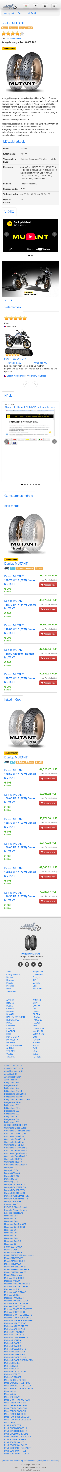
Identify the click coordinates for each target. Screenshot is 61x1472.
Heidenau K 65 (11, 1229)
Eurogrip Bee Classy (13, 1204)
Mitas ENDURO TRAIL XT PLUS (18, 1388)
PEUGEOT (11, 1042)
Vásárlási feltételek (50, 1460)
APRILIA (10, 1000)
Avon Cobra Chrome (13, 1068)
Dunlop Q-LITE (11, 1181)
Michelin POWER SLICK (15, 1357)
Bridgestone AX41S (13, 1091)
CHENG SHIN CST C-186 (15, 1125)
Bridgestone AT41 (12, 1085)
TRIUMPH (10, 1051)
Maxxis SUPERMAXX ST (15, 1272)
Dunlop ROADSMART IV (15, 1187)
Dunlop (21, 13)
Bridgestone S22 (11, 1110)
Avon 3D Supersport (13, 1065)
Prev (6, 234)
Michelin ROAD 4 (12, 1363)
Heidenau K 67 (11, 1235)
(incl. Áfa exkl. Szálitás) (49, 580)
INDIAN (9, 1022)
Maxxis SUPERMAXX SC (15, 1266)
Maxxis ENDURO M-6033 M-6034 (19, 1255)
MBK (8, 1034)
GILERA (36, 1014)
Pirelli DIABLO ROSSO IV (15, 1431)
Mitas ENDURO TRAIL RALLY (17, 1385)
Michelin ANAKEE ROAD (15, 1323)
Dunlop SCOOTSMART (14, 1193)
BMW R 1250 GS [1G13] (15, 358)
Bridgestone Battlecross (15, 1096)
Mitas (35, 985)
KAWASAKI (11, 1025)
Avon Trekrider (10, 1079)
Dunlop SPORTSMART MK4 (17, 1195)
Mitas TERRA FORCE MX (15, 1408)
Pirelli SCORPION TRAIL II (16, 1450)
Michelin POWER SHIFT (15, 1354)
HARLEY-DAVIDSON (15, 1017)
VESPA (9, 1053)
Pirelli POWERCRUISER (15, 1439)
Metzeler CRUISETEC (14, 1278)
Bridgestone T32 (11, 1119)
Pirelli (8, 988)
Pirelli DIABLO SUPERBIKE (16, 1433)
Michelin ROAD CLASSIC (15, 1371)
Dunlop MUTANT (20, 580)
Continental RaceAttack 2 (15, 1147)
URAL (35, 1051)
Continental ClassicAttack (15, 1127)
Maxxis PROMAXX (12, 1263)
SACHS (36, 1045)
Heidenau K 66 (11, 1232)
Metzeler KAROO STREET (16, 1286)
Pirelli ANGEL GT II (12, 1425)
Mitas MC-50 (10, 1394)
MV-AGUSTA (12, 1039)
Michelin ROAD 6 (12, 1368)
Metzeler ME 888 (12, 1295)
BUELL (9, 1005)
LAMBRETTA (38, 1028)
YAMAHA (10, 1056)
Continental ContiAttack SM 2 (17, 1130)
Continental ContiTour (14, 1144)
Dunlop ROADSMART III (15, 1184)
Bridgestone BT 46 (12, 1102)
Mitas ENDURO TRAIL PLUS (17, 1382)
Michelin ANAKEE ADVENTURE (18, 1320)
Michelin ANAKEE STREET (16, 1326)
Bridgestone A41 (11, 1082)
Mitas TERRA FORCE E (15, 1402)
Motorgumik (9, 13)
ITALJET (36, 1022)
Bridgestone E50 (11, 1105)
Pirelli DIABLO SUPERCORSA (17, 1436)
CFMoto (10, 1008)
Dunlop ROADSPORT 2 (14, 1190)
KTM (35, 1025)
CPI (34, 1008)
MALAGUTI (38, 1031)
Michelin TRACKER (13, 1377)
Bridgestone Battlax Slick (15, 1093)
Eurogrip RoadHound (13, 1212)
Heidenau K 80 (11, 1238)
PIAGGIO (37, 1042)
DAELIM (10, 1011)
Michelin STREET (12, 1374)
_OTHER (37, 1056)
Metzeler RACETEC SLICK (16, 1300)
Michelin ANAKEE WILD (15, 1329)
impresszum (8, 1460)
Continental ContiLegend (15, 1133)
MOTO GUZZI (39, 1034)
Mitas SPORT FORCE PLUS (17, 1399)
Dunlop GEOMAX (12, 1173)
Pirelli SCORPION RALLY (15, 1445)
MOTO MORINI (13, 1036)
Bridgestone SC (11, 1116)
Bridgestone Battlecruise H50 (17, 1099)
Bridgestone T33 (11, 1122)
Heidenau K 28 (11, 1215)
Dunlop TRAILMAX (12, 1201)
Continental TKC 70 (13, 1159)
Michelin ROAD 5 (12, 1365)
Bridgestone (38, 971)
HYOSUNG (37, 1019)
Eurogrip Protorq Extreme (15, 1210)
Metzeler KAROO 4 (12, 1280)
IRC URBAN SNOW (13, 1246)
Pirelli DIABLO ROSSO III (15, 1428)
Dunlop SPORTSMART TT (16, 1198)
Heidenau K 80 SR (12, 1241)
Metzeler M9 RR (11, 1289)
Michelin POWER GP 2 (14, 1351)
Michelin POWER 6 (12, 1346)
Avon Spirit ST (10, 1074)
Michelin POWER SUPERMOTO (18, 1360)
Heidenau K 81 (11, 1244)
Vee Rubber (38, 988)
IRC (34, 980)
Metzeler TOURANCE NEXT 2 (17, 1317)
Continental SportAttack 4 (15, 1153)
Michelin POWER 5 (12, 1343)
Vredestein (11, 991)
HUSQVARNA (12, 1019)
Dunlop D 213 (10, 1167)
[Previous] (6, 300)
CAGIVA (36, 1005)
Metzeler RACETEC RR (14, 1297)
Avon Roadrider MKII (13, 1071)
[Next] (11, 300)
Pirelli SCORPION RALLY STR (17, 1448)
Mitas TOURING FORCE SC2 (17, 1419)
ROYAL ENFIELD (14, 1045)
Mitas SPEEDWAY (12, 1397)
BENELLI (37, 1000)
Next (54, 234)
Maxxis (9, 982)
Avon (8, 971)
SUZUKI (10, 1048)
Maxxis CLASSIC (11, 1249)
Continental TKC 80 (13, 1161)
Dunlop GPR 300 (11, 1176)
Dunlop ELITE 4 (11, 1170)
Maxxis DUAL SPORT (14, 1252)
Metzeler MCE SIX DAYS (15, 1292)
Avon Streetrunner (12, 1076)
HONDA (36, 1017)
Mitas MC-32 (10, 1391)
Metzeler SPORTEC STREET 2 (18, 1314)
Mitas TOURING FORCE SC (17, 1416)
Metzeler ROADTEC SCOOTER (18, 1309)
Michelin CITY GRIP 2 (14, 1334)
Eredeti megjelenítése (17, 375)
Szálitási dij (18, 1460)
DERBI (36, 1011)
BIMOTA (10, 1002)
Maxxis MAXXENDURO (14, 1261)
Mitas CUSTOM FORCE (15, 1380)
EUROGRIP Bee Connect (15, 1207)
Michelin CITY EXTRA (14, 1331)
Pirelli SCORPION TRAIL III (16, 1453)
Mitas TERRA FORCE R (15, 1411)
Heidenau (10, 980)
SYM (35, 1048)
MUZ (35, 1036)
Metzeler (36, 982)
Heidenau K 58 (11, 1218)
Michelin (10, 985)
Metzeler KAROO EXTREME (17, 1283)
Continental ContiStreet (14, 1142)
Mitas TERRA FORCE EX (15, 1405)
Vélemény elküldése (37, 375)
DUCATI (10, 1014)
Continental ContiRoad (14, 1136)
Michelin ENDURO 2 (13, 1340)
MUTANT (32, 13)
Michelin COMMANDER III (16, 1337)
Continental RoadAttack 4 (15, 1150)
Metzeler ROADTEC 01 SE (16, 1303)
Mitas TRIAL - (10, 1422)
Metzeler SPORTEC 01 (14, 1312)
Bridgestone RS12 (12, 1108)
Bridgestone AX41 (12, 1088)
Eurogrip (36, 977)
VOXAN (36, 1053)
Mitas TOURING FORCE (15, 1414)
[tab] (9, 212)
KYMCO (10, 1028)
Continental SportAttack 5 (15, 1156)
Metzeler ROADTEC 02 (14, 1306)
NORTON (37, 1039)
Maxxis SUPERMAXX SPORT (17, 1269)
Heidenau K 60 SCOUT (14, 1227)
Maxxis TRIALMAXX (13, 1275)
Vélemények (14, 38)
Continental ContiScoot (14, 1139)
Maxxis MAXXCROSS (13, 1258)
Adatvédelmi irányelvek (33, 1460)
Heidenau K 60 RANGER (15, 1224)
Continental (38, 974)
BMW (35, 1002)
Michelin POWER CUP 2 (15, 1348)
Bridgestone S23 (11, 1113)
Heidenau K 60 (11, 1221)
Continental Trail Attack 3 (15, 1164)
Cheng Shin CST (13, 974)
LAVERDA (10, 1031)
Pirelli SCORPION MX (14, 1442)
